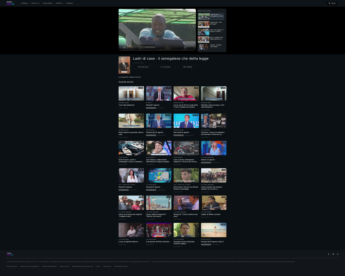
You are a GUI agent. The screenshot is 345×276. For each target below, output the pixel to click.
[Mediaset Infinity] (10, 3)
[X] (338, 254)
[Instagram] (333, 254)
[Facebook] (329, 254)
